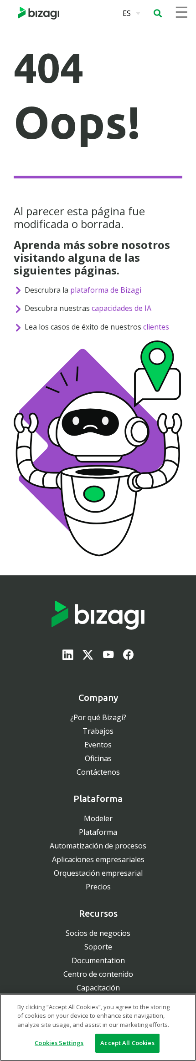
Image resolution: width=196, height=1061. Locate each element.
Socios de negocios (98, 933)
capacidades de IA (121, 308)
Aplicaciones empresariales (98, 859)
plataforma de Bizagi (105, 290)
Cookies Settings (59, 1043)
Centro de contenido (98, 974)
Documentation (98, 960)
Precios (98, 887)
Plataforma (98, 832)
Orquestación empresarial (98, 873)
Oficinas (98, 758)
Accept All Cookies (127, 1043)
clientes (156, 327)
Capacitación (98, 988)
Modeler (98, 818)
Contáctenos (98, 772)
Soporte (98, 947)
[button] (158, 13)
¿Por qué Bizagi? (98, 717)
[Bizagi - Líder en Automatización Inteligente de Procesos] (39, 13)
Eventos (98, 745)
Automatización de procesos (98, 846)
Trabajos (98, 731)
